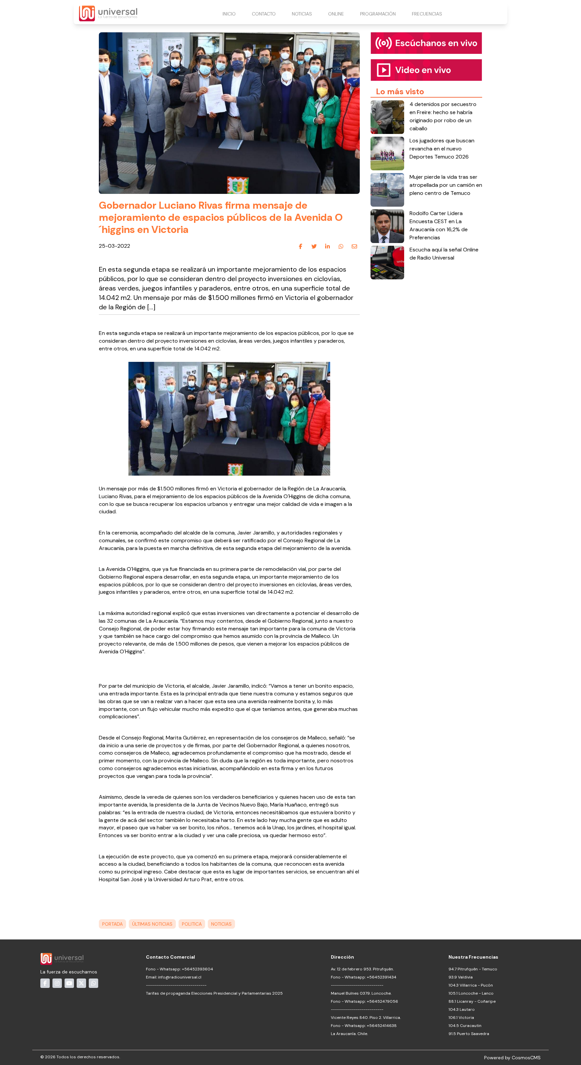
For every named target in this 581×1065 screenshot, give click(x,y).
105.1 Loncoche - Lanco (471, 993)
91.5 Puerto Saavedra (469, 1033)
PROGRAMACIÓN (378, 14)
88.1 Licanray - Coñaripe (472, 1001)
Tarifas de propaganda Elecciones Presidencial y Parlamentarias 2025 (214, 993)
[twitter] (314, 246)
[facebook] (300, 246)
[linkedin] (327, 246)
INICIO (229, 14)
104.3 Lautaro (462, 1009)
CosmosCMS (526, 1058)
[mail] (354, 246)
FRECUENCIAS (427, 14)
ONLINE (336, 14)
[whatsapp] (341, 246)
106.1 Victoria (461, 1017)
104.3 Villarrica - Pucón (471, 985)
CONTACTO (264, 14)
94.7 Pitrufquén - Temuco (473, 969)
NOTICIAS (302, 14)
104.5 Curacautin (465, 1025)
